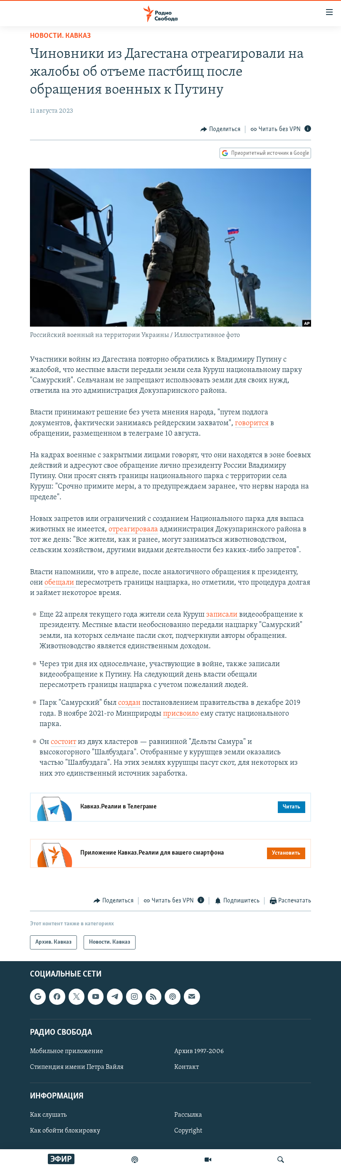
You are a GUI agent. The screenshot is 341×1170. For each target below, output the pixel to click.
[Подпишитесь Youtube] (96, 997)
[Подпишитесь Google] (38, 997)
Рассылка (188, 1115)
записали (222, 615)
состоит (63, 742)
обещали (60, 583)
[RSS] (153, 997)
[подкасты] (134, 1159)
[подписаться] (192, 997)
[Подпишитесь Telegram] (115, 997)
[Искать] (280, 1159)
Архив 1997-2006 (199, 1051)
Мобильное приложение (66, 1051)
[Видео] (207, 1159)
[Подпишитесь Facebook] (57, 997)
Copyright (188, 1131)
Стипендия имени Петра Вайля (77, 1067)
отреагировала (133, 529)
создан (129, 703)
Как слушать (48, 1115)
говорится (252, 423)
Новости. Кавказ (60, 36)
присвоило (181, 714)
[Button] (220, 129)
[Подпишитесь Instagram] (134, 997)
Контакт (186, 1067)
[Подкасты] (172, 997)
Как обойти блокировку (65, 1131)
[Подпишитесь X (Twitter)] (76, 997)
